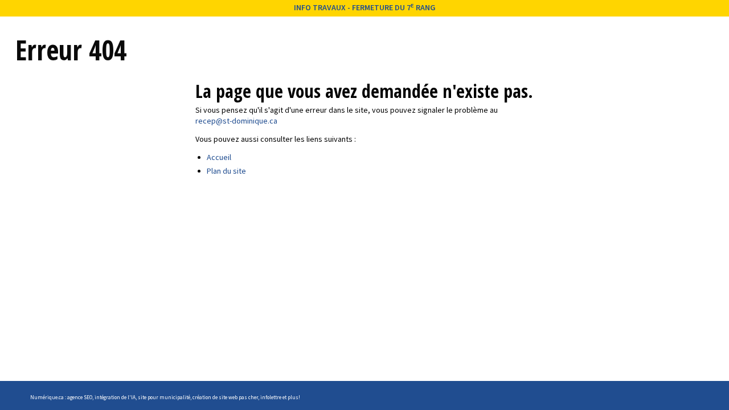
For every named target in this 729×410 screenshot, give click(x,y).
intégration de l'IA (115, 397)
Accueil (219, 157)
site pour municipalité (164, 397)
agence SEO (79, 397)
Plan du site (226, 171)
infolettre (270, 397)
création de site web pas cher (225, 397)
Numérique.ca (47, 397)
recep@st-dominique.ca (236, 121)
